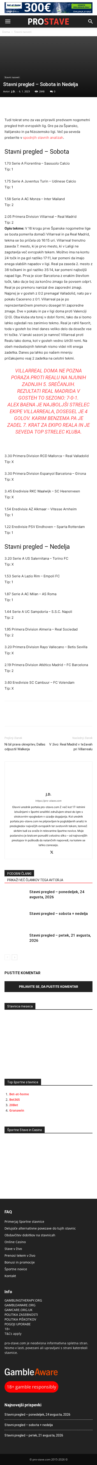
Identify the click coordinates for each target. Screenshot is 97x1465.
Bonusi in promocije (20, 1262)
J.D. (13, 91)
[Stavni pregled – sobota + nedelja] (16, 919)
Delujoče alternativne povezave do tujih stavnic (40, 1228)
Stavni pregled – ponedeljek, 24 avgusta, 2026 (37, 1414)
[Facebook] (9, 106)
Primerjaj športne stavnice (24, 1221)
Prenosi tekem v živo (20, 1255)
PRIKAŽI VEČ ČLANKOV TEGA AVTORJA (35, 880)
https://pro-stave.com (48, 800)
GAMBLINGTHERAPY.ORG (23, 1300)
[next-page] (14, 957)
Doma (6, 32)
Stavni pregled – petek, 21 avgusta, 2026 (34, 1435)
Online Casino (15, 1242)
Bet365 (14, 1099)
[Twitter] (19, 106)
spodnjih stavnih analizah (43, 137)
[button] (7, 21)
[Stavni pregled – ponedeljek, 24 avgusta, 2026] (16, 897)
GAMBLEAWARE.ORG (20, 1305)
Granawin (16, 1110)
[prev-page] (7, 957)
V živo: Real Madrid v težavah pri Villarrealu (70, 746)
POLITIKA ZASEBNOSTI (21, 1314)
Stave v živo (13, 1249)
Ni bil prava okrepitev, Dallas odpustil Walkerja (25, 746)
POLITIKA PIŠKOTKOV (20, 1319)
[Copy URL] (29, 106)
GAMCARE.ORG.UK (18, 1310)
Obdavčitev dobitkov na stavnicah (30, 1235)
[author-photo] (48, 788)
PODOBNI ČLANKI (19, 873)
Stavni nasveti (23, 32)
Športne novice (16, 1269)
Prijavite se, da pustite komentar (48, 986)
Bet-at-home (19, 1094)
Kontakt (10, 1276)
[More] (40, 106)
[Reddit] (44, 852)
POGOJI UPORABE (18, 1324)
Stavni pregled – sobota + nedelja (58, 913)
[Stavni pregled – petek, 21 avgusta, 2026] (16, 940)
